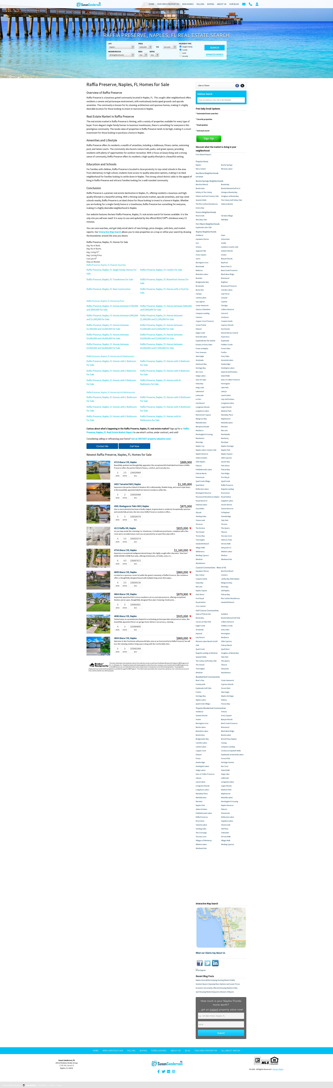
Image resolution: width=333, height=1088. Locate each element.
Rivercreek (200, 216)
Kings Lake (200, 387)
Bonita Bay (225, 184)
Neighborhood (114, 51)
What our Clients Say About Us (210, 952)
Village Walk (200, 547)
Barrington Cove (202, 262)
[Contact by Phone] (250, 3)
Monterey (225, 438)
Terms (52, 1085)
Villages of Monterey (204, 840)
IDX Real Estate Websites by (12, 1085)
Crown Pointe (201, 325)
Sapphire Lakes (227, 501)
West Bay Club (201, 219)
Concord (224, 313)
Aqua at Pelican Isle (203, 614)
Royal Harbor (226, 497)
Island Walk (225, 376)
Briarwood (225, 278)
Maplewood (225, 419)
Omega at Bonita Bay (229, 192)
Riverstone (225, 493)
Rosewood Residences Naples (208, 497)
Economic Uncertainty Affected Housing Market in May (217, 988)
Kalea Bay (199, 383)
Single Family (187, 47)
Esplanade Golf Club (203, 688)
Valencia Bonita (227, 204)
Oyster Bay (225, 462)
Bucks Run (200, 290)
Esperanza (225, 337)
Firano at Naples (202, 348)
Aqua (223, 235)
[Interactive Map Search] (221, 927)
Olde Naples (200, 462)
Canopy (199, 294)
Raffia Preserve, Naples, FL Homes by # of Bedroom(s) (110, 356)
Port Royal (225, 477)
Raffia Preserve (227, 485)
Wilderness (200, 551)
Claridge (224, 305)
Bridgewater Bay (202, 282)
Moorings (199, 442)
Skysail (198, 512)
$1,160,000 (183, 550)
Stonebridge (226, 516)
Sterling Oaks (201, 516)
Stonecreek (200, 520)
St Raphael (225, 512)
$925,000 (184, 616)
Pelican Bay (225, 469)
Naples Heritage (227, 446)
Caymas (224, 301)
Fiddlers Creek (227, 344)
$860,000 (184, 572)
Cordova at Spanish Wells (231, 750)
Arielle (223, 243)
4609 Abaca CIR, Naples (125, 572)
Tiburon (224, 532)
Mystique (224, 442)
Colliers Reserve (227, 309)
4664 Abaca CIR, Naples (125, 594)
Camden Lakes (226, 290)
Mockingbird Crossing (204, 434)
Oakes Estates (201, 458)
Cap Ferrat (225, 294)
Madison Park (226, 411)
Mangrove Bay (201, 419)
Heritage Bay (201, 368)
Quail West (200, 485)
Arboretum (225, 239)
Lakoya (224, 391)
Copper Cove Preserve (205, 321)
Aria (197, 243)
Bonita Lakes (201, 727)
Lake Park (225, 387)
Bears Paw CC (226, 266)
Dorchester (225, 329)
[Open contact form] (243, 3)
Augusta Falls (201, 251)
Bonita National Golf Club (230, 618)
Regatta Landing (227, 489)
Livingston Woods (203, 407)
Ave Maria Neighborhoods (207, 173)
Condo (184, 50)
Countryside (200, 684)
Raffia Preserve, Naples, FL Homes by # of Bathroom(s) (111, 392)
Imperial (199, 633)
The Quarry (225, 528)
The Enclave (200, 528)
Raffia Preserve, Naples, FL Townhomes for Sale (110, 279)
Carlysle (224, 298)
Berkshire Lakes (202, 274)
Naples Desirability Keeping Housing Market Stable (215, 980)
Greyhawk (200, 360)
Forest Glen (225, 348)
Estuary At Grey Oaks (204, 344)
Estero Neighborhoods (206, 212)
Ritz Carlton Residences (230, 598)
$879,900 (184, 594)
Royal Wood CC (201, 501)
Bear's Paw (200, 680)
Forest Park (225, 758)
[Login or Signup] (257, 3)
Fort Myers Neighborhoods (208, 224)
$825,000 (184, 528)
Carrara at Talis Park (203, 622)
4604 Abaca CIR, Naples (125, 638)
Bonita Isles (200, 188)
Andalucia (199, 235)
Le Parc (198, 399)
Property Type (185, 43)
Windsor (224, 555)
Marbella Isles (201, 422)
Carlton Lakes (201, 298)
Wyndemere (200, 563)
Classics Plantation (203, 309)
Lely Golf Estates (227, 399)
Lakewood (200, 391)
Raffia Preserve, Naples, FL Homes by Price (105, 301)
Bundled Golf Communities (208, 677)
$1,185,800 (185, 484)
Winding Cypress (202, 555)
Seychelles (200, 508)
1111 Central (200, 606)
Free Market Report (203, 154)
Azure (198, 258)
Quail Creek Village (203, 481)
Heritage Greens (227, 762)
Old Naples (225, 590)
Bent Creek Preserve (229, 270)
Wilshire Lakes (226, 551)
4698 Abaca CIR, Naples (125, 616)
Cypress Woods (227, 325)
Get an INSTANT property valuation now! (151, 438)
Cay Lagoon (200, 301)
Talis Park (224, 520)
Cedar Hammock (202, 305)
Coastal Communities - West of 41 (211, 567)
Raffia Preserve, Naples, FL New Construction (108, 289)
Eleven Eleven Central (229, 333)
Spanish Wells (201, 200)
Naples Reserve (202, 454)
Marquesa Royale (202, 426)
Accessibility (43, 1085)
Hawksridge (225, 364)
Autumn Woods (227, 251)
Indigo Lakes (201, 376)
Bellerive (199, 270)
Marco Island (201, 169)
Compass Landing (202, 313)
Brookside (200, 286)
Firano (198, 758)
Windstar (199, 559)
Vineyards (225, 668)
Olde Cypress (226, 458)
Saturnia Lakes (201, 504)
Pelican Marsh (201, 473)
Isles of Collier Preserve (230, 380)
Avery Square (201, 255)
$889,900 (186, 462)
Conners (199, 317)
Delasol (198, 329)
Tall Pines (224, 829)
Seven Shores (226, 504)
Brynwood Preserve (229, 286)
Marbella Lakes (227, 422)
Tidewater (225, 832)
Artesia (198, 247)
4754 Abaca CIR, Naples (125, 550)
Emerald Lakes (201, 337)
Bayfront (224, 262)
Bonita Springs (226, 165)
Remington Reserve (203, 493)
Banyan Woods (227, 258)
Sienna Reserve (227, 508)
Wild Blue (224, 219)
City (110, 43)
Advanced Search (214, 54)
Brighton (224, 282)
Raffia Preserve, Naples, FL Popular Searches (106, 265)
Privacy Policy (278, 1069)
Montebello (225, 434)
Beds (140, 51)
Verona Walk (226, 544)
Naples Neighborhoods (206, 231)
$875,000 (186, 506)
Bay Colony (200, 575)
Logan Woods (226, 407)
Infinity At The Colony (204, 192)
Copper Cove (201, 750)
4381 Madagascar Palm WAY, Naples (131, 506)
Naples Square (226, 454)
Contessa (225, 317)
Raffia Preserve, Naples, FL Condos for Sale (161, 269)
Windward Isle (226, 559)
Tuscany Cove (226, 536)
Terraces (199, 524)
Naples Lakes (201, 700)
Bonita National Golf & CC (230, 188)
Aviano (223, 255)
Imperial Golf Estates (229, 372)
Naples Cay (200, 446)
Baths (152, 51)
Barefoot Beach (202, 184)
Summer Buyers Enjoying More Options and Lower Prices (218, 984)
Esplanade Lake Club (204, 227)
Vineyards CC (226, 547)
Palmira (224, 700)
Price (140, 43)
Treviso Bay (200, 536)
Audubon (224, 614)
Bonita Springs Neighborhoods (209, 181)
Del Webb (199, 176)
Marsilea (224, 426)
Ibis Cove (199, 372)
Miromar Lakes (226, 169)
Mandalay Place (227, 415)
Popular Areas (202, 161)
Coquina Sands (227, 321)
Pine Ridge (225, 473)
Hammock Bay (201, 364)
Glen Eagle (200, 356)
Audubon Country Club (229, 247)
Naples (198, 165)
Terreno (224, 524)
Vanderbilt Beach (202, 544)
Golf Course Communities (207, 610)
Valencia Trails (226, 540)
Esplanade (225, 340)
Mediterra (199, 430)
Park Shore (225, 465)
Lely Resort (200, 403)
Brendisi (199, 278)
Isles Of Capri (201, 380)
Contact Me (102, 446)
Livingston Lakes (227, 403)
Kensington (225, 383)
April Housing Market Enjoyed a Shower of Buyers (215, 992)
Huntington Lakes (228, 368)
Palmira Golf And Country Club (207, 196)
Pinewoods (200, 477)
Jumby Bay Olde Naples (230, 579)
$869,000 (184, 638)
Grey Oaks (225, 356)
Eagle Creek (200, 333)
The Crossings (201, 832)
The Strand (200, 532)
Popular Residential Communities (211, 708)
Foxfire (224, 352)
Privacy (59, 1085)
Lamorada (199, 395)
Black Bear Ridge (227, 274)
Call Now (134, 446)
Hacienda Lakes (227, 360)
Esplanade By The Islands (205, 340)
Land (184, 53)
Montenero (200, 438)
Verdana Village (227, 216)
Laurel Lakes (226, 395)
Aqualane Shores (202, 239)
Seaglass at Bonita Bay (230, 196)
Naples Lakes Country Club (206, 450)
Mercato (224, 430)
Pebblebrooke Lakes (204, 469)
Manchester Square (203, 415)
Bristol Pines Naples (229, 739)
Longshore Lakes (202, 411)
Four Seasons (201, 352)
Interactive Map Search (110, 231)
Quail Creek (225, 481)
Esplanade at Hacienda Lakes (232, 754)
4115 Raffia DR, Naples (125, 528)
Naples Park (225, 450)
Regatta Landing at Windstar (207, 653)
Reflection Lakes (202, 489)
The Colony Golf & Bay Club (231, 200)
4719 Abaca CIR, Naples (125, 462)
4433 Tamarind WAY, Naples (127, 484)
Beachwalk (200, 266)
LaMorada (225, 778)
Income (185, 56)
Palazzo (199, 465)
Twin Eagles (200, 540)
